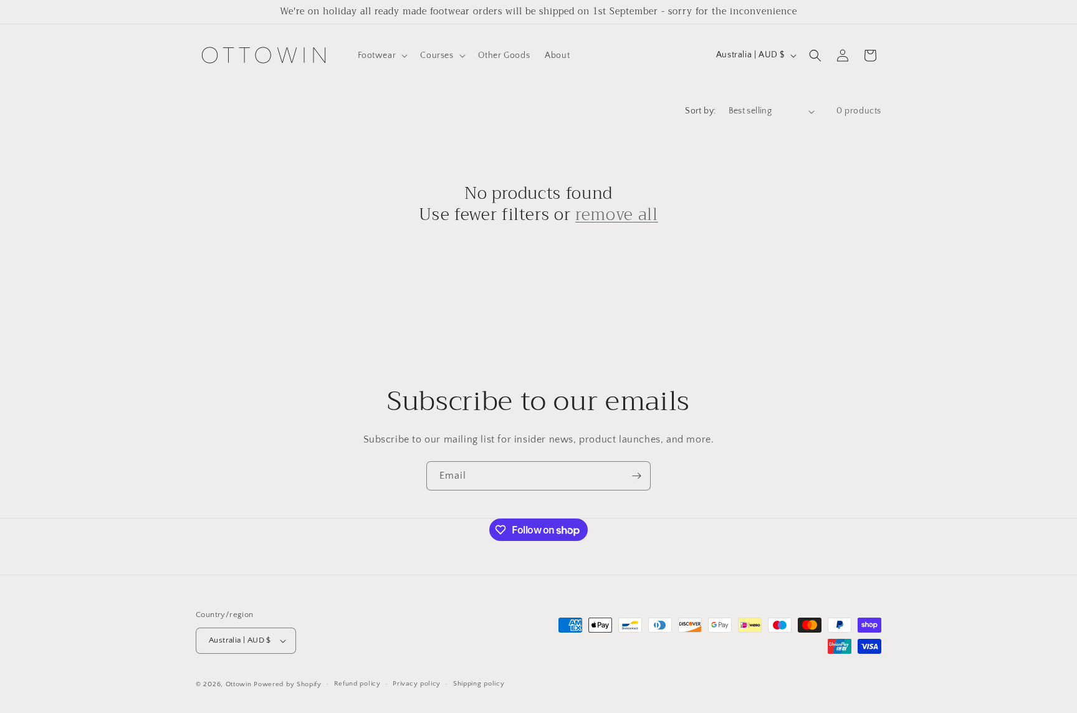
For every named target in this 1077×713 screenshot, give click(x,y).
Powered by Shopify (288, 684)
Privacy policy (417, 684)
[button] (381, 55)
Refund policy (357, 684)
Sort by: (700, 111)
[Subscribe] (636, 475)
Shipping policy (479, 684)
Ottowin (239, 684)
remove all (616, 215)
